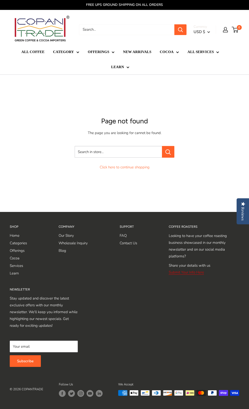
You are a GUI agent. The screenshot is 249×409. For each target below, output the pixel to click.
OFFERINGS (98, 52)
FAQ (123, 235)
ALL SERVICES (200, 52)
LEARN (117, 67)
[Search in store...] (168, 152)
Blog (62, 250)
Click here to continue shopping (125, 167)
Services (16, 265)
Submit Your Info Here (186, 272)
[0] (235, 30)
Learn (14, 273)
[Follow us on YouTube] (90, 393)
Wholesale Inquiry (73, 243)
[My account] (225, 29)
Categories (18, 243)
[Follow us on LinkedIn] (99, 393)
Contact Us (128, 243)
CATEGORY (63, 52)
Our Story (66, 235)
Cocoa (14, 258)
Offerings (17, 250)
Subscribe (25, 361)
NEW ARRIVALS (137, 52)
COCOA (167, 52)
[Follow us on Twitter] (71, 393)
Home (14, 235)
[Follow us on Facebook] (62, 393)
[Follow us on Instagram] (80, 393)
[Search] (180, 29)
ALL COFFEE (32, 52)
